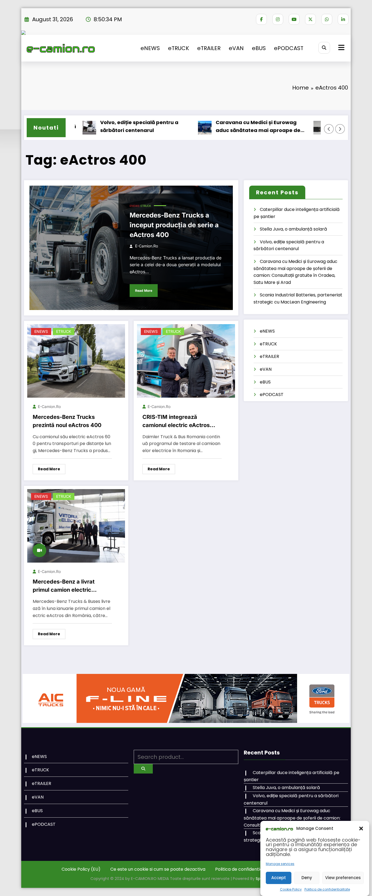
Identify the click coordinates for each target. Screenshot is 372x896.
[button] (361, 828)
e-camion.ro (146, 246)
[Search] (324, 48)
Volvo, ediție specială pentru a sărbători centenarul (119, 126)
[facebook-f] (261, 19)
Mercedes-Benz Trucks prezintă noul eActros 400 (67, 421)
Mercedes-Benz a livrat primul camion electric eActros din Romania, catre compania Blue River (68, 586)
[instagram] (277, 19)
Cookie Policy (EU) (81, 869)
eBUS (259, 48)
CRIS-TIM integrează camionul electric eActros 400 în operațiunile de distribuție (176, 421)
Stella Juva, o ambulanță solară (293, 229)
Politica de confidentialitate (327, 889)
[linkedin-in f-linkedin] (343, 19)
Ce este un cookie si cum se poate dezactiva (157, 869)
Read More (143, 291)
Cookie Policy (291, 889)
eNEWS (150, 48)
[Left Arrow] (329, 129)
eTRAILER (209, 48)
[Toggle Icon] (340, 48)
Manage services (280, 863)
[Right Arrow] (340, 129)
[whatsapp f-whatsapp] (326, 19)
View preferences (343, 877)
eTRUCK (178, 48)
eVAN (236, 48)
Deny (306, 877)
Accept (278, 877)
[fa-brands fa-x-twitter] (310, 19)
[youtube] (294, 19)
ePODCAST (288, 48)
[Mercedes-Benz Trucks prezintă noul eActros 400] (76, 360)
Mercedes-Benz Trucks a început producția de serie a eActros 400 (174, 225)
